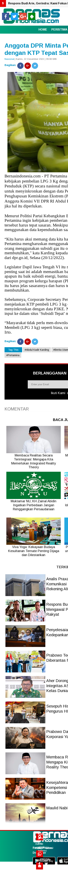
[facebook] (5, 16)
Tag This (13, 349)
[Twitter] (35, 66)
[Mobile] (31, 16)
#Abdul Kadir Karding (37, 349)
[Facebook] (20, 66)
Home (42, 29)
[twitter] (14, 16)
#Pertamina (12, 355)
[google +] (23, 16)
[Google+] (27, 66)
